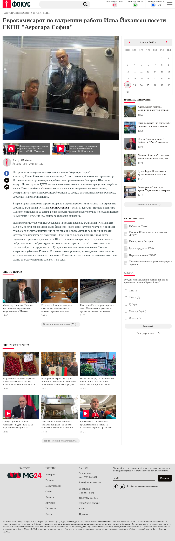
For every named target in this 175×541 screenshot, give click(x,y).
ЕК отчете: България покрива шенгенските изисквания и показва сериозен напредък (56, 308)
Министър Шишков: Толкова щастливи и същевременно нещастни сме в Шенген (17, 308)
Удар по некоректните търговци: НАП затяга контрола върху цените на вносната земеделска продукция (19, 382)
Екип (82, 508)
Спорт (48, 491)
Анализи (50, 497)
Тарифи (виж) (86, 492)
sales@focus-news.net (89, 503)
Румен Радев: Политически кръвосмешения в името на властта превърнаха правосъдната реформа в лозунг (97, 425)
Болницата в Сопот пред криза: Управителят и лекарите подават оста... (154, 189)
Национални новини (137, 100)
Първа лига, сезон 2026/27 (142, 255)
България (50, 474)
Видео (48, 514)
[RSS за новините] (122, 486)
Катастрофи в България (141, 241)
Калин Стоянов (59, 207)
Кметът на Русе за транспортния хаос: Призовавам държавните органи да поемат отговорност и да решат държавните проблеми (96, 308)
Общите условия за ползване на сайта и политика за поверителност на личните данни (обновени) (82, 524)
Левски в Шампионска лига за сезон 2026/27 (148, 233)
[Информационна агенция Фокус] (115, 486)
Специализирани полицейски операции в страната (150, 262)
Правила (83, 514)
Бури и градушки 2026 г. (142, 248)
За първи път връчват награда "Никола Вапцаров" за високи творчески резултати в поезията (57, 424)
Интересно (50, 508)
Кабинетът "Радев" (139, 226)
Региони (49, 480)
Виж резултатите (145, 333)
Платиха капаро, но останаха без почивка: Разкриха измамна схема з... (155, 125)
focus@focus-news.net (90, 482)
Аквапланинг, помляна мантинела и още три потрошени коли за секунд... (155, 108)
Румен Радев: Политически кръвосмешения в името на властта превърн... (152, 173)
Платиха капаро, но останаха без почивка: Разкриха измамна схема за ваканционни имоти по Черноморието (97, 382)
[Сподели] (6, 187)
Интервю (50, 503)
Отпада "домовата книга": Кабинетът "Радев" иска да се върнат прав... (153, 141)
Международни (53, 486)
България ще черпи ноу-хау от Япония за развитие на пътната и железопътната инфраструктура (58, 381)
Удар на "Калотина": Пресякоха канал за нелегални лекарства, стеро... (154, 157)
